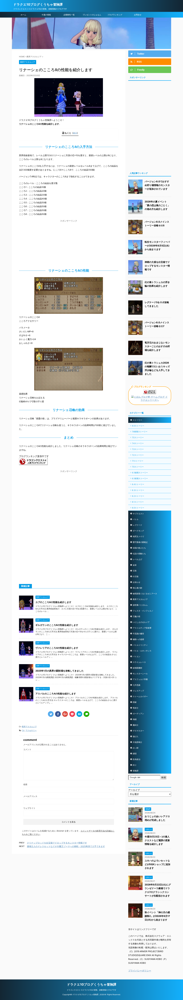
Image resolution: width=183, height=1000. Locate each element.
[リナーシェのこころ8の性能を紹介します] (79, 714)
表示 (75, 133)
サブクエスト (138, 513)
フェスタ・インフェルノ (143, 611)
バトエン (136, 656)
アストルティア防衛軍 (142, 628)
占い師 (135, 748)
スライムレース (139, 662)
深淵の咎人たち (139, 548)
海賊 (135, 719)
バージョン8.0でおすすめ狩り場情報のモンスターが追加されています (157, 185)
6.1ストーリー (138, 502)
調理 (135, 753)
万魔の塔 (136, 616)
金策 (135, 565)
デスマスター (138, 731)
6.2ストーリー (138, 496)
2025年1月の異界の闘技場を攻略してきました (59, 670)
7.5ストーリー (138, 437)
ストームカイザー (140, 696)
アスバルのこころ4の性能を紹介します (55, 693)
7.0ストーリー (138, 467)
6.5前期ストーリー (140, 478)
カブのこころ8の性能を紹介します (53, 602)
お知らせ (136, 582)
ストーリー (137, 420)
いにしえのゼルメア (141, 622)
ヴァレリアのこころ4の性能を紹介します (56, 647)
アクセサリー (31, 730)
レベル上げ (137, 559)
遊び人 (135, 736)
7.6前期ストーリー (139, 431)
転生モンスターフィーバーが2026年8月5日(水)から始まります (157, 245)
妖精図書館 (137, 668)
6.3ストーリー (138, 490)
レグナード (137, 525)
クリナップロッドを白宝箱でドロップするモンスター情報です (57, 842)
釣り (135, 765)
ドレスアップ (138, 691)
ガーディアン (138, 713)
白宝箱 (135, 576)
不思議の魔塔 (138, 633)
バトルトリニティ (140, 645)
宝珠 (135, 571)
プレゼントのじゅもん (92, 15)
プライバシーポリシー (139, 970)
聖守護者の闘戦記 (140, 542)
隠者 (135, 702)
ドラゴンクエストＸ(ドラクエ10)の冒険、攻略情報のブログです (91, 990)
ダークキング (138, 531)
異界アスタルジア (29, 726)
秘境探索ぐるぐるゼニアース (145, 593)
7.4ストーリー (138, 443)
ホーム (23, 15)
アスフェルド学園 (140, 679)
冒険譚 (135, 771)
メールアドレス (30, 796)
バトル (135, 519)
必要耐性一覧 (69, 15)
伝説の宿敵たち (139, 553)
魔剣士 (135, 725)
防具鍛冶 (136, 759)
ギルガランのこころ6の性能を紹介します (56, 625)
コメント (27, 749)
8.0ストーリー (138, 426)
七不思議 (136, 685)
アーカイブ (134, 790)
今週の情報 (46, 15)
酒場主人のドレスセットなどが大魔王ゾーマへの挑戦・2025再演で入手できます (66, 846)
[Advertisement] (69, 243)
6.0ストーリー (138, 508)
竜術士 (135, 708)
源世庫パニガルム (140, 605)
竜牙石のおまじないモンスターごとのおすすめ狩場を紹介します (157, 346)
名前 (25, 784)
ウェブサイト (29, 808)
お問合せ (137, 15)
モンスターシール (140, 673)
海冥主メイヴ (138, 536)
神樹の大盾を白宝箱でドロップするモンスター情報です (157, 266)
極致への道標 (138, 639)
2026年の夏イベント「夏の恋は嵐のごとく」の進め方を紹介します (157, 205)
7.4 (23, 730)
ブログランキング (114, 15)
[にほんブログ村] (149, 400)
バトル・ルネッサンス (142, 651)
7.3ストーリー (138, 449)
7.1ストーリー (137, 461)
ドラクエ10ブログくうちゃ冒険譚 (38, 4)
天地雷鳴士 (137, 742)
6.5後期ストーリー (140, 472)
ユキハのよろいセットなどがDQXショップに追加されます (157, 864)
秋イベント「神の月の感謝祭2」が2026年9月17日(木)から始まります (157, 916)
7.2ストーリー (138, 455)
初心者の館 (137, 588)
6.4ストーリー (138, 484)
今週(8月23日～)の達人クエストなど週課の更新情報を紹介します (157, 840)
